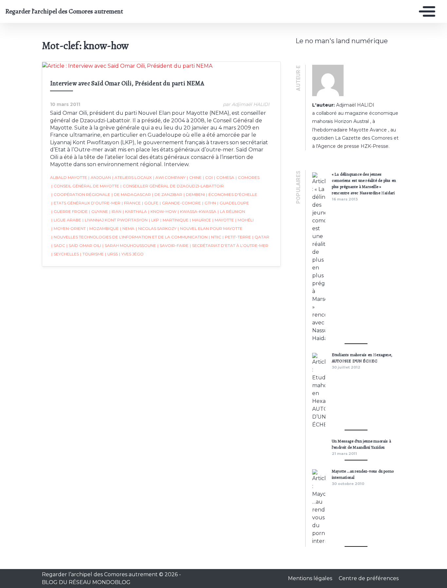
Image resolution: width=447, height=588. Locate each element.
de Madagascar (131, 194)
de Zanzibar (167, 194)
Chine (194, 177)
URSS (111, 253)
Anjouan (99, 177)
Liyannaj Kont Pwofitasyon (115, 219)
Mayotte (223, 219)
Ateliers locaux (132, 177)
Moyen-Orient (68, 228)
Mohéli (244, 219)
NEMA (127, 228)
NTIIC (215, 236)
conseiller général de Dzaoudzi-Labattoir (172, 185)
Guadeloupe (233, 202)
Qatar (260, 236)
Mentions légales (310, 578)
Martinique (174, 219)
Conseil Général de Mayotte (85, 185)
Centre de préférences (369, 578)
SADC (58, 245)
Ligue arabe (66, 219)
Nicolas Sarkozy (156, 228)
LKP (154, 219)
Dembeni (194, 194)
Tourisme (92, 253)
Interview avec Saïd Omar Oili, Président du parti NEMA (127, 83)
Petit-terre (237, 236)
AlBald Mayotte (68, 177)
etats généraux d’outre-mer (85, 202)
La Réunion (231, 211)
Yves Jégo (131, 253)
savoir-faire (172, 245)
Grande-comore (180, 202)
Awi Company (169, 177)
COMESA (224, 177)
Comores (247, 177)
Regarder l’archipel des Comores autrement (64, 11)
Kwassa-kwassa (197, 211)
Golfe (150, 202)
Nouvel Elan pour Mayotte (210, 228)
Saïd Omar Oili (83, 245)
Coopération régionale (80, 194)
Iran (115, 211)
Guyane (98, 211)
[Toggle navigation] (425, 11)
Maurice (200, 219)
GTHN (209, 202)
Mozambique (103, 228)
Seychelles (65, 253)
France (131, 202)
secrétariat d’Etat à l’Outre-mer (229, 245)
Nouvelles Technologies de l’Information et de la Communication (129, 236)
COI (208, 177)
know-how (162, 211)
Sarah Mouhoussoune (129, 245)
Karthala (135, 211)
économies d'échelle (231, 194)
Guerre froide (69, 211)
